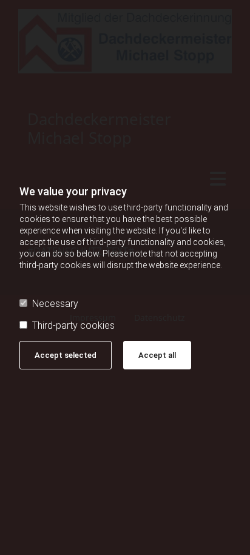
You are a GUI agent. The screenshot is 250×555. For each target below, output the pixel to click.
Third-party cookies (73, 325)
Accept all (157, 355)
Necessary (55, 303)
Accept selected (65, 355)
